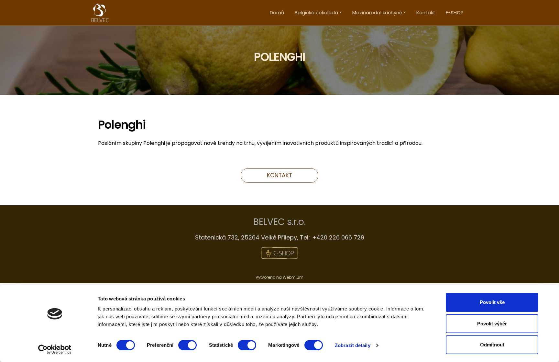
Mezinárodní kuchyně (377, 12)
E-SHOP (455, 12)
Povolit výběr (492, 323)
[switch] (187, 345)
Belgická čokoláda (316, 12)
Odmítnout (492, 344)
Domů (277, 12)
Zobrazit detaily (352, 345)
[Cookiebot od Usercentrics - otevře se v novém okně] (55, 349)
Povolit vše (492, 302)
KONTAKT (279, 175)
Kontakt (425, 12)
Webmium (293, 277)
